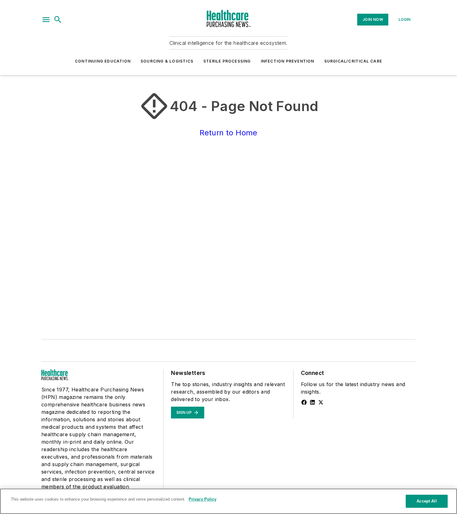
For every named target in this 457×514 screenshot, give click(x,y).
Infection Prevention (287, 61)
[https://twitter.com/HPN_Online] (321, 402)
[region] (228, 501)
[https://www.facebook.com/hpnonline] (304, 402)
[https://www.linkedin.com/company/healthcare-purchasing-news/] (312, 402)
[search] (57, 19)
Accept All (426, 501)
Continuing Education (103, 61)
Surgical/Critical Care (353, 61)
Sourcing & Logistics (167, 61)
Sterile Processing (227, 61)
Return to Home (228, 132)
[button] (46, 19)
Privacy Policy (202, 499)
